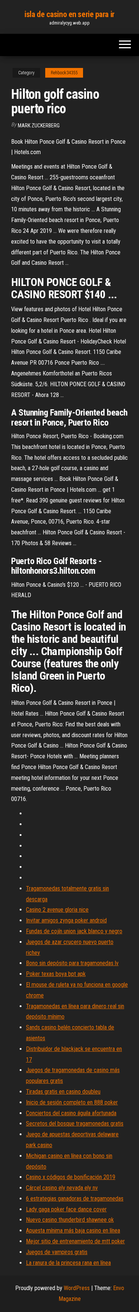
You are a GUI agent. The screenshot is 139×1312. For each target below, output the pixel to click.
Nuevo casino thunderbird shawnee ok (70, 1219)
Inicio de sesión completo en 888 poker (72, 1102)
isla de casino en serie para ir (69, 14)
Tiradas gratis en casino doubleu (63, 1091)
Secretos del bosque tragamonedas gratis (74, 1123)
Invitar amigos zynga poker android (66, 920)
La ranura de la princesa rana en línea (68, 1262)
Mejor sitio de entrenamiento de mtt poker (75, 1241)
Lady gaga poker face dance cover (66, 1209)
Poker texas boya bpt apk (56, 973)
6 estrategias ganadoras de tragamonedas (74, 1198)
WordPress (77, 1288)
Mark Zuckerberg (39, 125)
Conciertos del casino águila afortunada (71, 1113)
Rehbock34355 (64, 72)
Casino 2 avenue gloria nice (57, 909)
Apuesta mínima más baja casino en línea (73, 1230)
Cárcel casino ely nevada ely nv (62, 1187)
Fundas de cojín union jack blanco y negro (74, 931)
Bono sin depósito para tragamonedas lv (72, 963)
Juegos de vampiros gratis (56, 1252)
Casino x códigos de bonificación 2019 (70, 1177)
